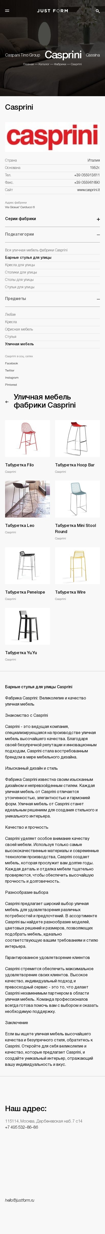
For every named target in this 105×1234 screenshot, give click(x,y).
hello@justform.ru (19, 1200)
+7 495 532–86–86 (21, 1127)
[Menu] (7, 11)
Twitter (9, 370)
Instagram (12, 377)
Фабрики (60, 64)
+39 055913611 (87, 175)
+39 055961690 (87, 182)
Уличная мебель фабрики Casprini (45, 401)
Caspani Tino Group (22, 55)
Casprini (76, 64)
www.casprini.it (88, 190)
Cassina (93, 55)
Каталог (43, 64)
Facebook (11, 363)
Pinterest (11, 384)
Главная (28, 64)
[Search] (98, 11)
